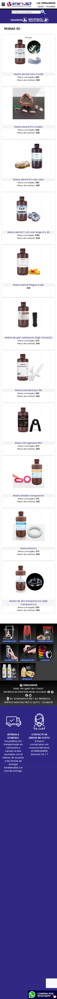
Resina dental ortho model (28, 74)
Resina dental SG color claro (28, 179)
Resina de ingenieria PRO (28, 443)
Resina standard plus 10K (28, 390)
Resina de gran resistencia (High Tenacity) (28, 337)
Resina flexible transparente (28, 495)
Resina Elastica (28, 548)
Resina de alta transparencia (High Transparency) (29, 602)
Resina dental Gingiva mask (28, 284)
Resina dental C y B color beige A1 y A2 (29, 232)
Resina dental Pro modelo (28, 126)
